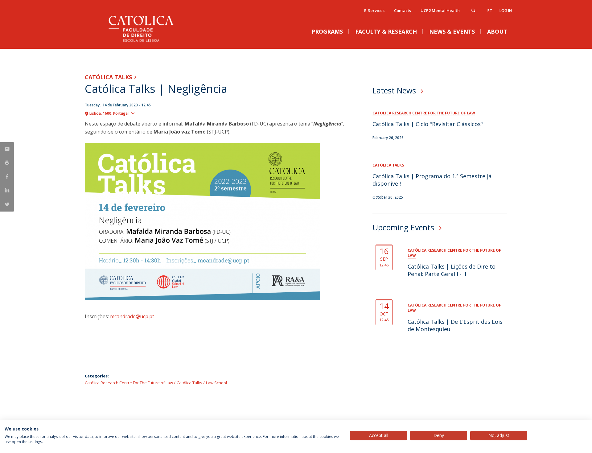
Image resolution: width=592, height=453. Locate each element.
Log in (506, 10)
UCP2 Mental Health (440, 10)
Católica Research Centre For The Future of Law (129, 382)
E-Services (374, 10)
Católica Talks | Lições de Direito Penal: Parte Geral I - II (451, 270)
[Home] (146, 42)
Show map (148, 112)
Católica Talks (108, 77)
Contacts (402, 10)
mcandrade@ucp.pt (132, 316)
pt (489, 10)
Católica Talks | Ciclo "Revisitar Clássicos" (427, 124)
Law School (216, 382)
